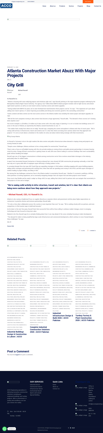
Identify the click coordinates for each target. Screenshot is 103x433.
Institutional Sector (36, 391)
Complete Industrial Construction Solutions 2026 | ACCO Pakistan (40, 329)
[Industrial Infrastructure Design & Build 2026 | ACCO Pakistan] (63, 253)
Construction (11, 262)
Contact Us (56, 389)
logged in (18, 355)
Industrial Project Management (39, 299)
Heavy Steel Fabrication (20, 271)
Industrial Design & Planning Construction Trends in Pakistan (17, 283)
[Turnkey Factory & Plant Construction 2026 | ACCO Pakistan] (85, 253)
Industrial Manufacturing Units (16, 290)
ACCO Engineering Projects (15, 257)
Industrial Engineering (19, 285)
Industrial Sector (35, 384)
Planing (23, 313)
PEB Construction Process (15, 306)
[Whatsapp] (4, 429)
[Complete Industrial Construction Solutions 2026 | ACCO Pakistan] (40, 253)
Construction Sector (36, 387)
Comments (92, 230)
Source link (10, 226)
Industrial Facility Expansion (15, 287)
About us (55, 387)
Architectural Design (13, 259)
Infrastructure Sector (36, 389)
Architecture (57, 266)
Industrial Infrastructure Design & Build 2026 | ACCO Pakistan (63, 317)
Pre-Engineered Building (14, 315)
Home (54, 384)
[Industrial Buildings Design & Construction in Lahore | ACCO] (17, 250)
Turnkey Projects (41, 320)
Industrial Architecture (37, 278)
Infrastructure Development (15, 301)
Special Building (34, 395)
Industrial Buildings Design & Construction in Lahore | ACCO (17, 334)
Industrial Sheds (20, 299)
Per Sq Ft (17, 313)
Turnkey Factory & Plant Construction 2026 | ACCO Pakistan (84, 318)
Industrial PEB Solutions (37, 297)
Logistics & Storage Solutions (16, 304)
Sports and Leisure (35, 393)
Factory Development (81, 290)
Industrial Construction (37, 280)
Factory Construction (88, 287)
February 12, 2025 (12, 67)
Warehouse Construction (14, 329)
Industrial (33, 273)
